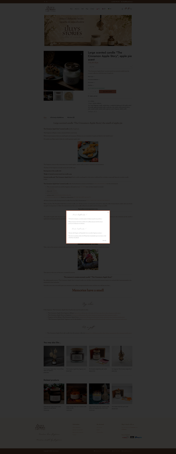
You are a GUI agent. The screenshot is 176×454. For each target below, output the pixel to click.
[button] (108, 212)
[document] (88, 227)
